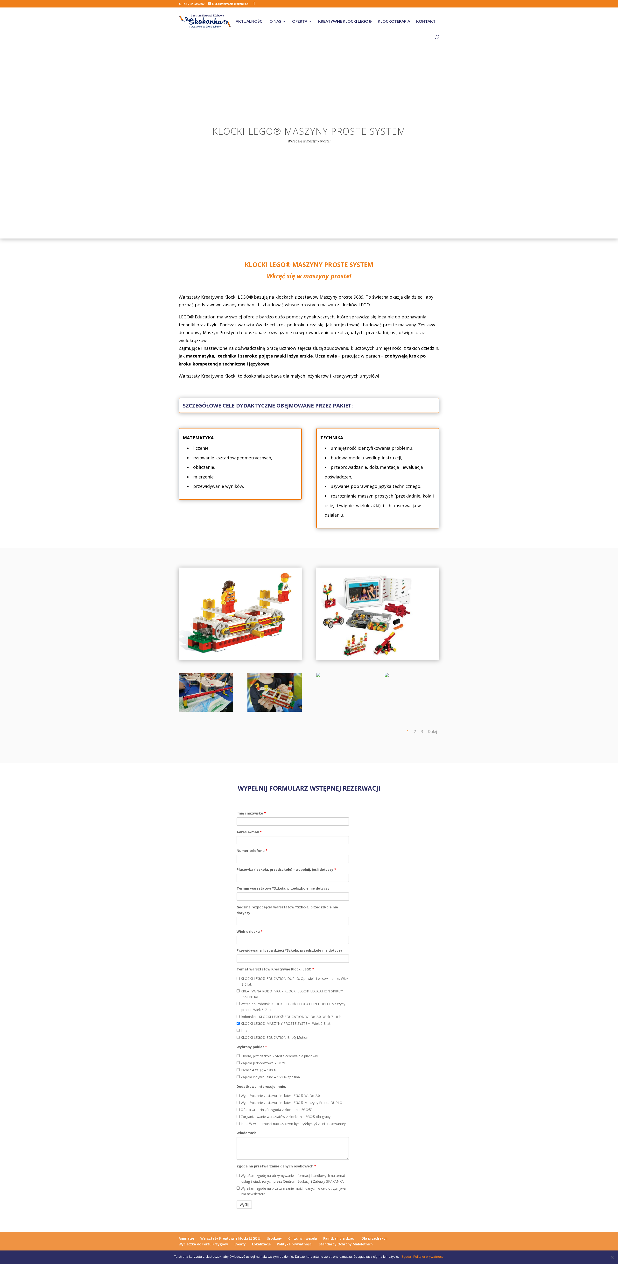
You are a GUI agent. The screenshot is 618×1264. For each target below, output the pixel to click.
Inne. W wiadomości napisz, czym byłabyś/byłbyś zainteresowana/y (293, 1123)
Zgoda (406, 1256)
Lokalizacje (261, 1244)
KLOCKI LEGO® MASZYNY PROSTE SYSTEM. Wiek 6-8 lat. (285, 1023)
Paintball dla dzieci (339, 1238)
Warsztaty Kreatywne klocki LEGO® (230, 1238)
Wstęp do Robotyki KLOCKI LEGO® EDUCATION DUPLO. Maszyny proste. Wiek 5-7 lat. (292, 1007)
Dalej (432, 731)
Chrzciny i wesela (302, 1238)
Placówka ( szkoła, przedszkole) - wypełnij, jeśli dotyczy (286, 869)
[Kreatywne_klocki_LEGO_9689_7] (206, 710)
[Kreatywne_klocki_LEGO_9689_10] (274, 710)
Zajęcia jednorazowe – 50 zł (262, 1063)
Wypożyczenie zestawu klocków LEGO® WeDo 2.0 (280, 1095)
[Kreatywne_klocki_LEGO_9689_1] (387, 675)
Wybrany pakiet (252, 1047)
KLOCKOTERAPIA (394, 21)
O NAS (275, 21)
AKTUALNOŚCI (249, 21)
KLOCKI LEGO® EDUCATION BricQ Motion (274, 1037)
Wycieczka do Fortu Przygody (203, 1244)
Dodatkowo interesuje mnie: (261, 1086)
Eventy (240, 1244)
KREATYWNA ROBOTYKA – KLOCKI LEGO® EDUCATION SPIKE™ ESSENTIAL (291, 994)
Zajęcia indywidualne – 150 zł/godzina (270, 1077)
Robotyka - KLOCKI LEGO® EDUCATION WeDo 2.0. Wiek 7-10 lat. (292, 1016)
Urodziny (274, 1238)
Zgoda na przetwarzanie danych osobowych (276, 1166)
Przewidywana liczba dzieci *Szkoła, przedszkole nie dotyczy (289, 950)
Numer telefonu (252, 850)
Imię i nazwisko (251, 813)
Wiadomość (246, 1133)
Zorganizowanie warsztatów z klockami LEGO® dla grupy (285, 1116)
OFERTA (299, 21)
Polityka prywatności (294, 1244)
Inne (243, 1030)
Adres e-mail (249, 832)
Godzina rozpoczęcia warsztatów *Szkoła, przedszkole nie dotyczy (287, 910)
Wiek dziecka (250, 931)
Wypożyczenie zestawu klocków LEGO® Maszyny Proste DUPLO (291, 1102)
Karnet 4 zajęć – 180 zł (258, 1070)
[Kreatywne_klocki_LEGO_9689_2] (318, 675)
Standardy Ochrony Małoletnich (346, 1244)
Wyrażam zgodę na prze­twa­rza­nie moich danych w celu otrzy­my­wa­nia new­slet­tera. (293, 1191)
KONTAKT (425, 21)
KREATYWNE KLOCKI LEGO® (345, 21)
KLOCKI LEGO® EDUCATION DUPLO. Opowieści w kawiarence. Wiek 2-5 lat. (294, 981)
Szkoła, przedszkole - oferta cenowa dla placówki (279, 1056)
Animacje (186, 1238)
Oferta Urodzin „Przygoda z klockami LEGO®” (276, 1109)
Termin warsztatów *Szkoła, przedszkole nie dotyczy (283, 888)
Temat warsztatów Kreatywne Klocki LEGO (275, 969)
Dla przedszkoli (374, 1238)
